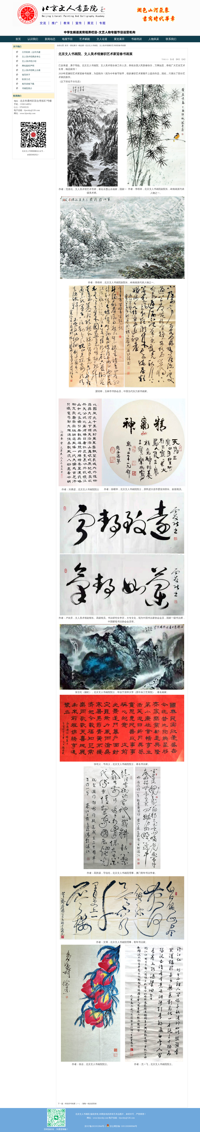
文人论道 (102, 39)
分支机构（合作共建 (31, 52)
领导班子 (26, 75)
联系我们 (171, 39)
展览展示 (119, 39)
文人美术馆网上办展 (31, 70)
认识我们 (33, 39)
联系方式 (26, 79)
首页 (18, 39)
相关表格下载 (28, 84)
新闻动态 (50, 39)
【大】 (183, 59)
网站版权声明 (28, 66)
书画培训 (136, 39)
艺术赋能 (84, 39)
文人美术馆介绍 (29, 61)
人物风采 (153, 39)
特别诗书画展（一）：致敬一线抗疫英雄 (80, 1104)
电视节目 (67, 39)
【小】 (172, 59)
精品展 (81, 45)
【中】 (177, 59)
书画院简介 (27, 88)
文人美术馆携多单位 (31, 57)
